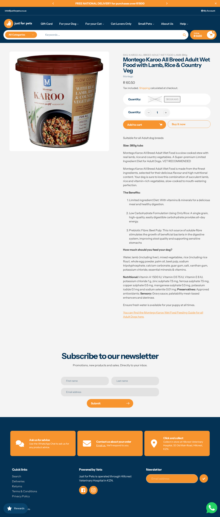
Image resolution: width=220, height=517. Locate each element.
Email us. (101, 445)
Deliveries (18, 481)
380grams (172, 99)
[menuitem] (46, 23)
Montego (128, 76)
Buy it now (178, 124)
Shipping (144, 88)
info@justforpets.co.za (15, 10)
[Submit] (204, 478)
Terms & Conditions (24, 491)
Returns (17, 486)
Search (16, 476)
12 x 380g (155, 99)
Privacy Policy (21, 496)
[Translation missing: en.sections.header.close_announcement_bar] (215, 3)
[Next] (166, 3)
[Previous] (53, 3)
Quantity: (134, 112)
